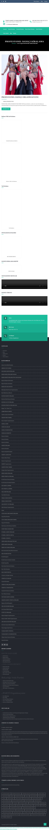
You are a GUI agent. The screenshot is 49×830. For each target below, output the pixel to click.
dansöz (4, 798)
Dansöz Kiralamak (28, 800)
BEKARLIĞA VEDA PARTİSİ (7, 386)
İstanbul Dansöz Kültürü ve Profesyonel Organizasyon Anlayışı (15, 712)
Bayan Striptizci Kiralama (7, 383)
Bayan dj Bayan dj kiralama (7, 380)
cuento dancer (5, 796)
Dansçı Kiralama (5, 439)
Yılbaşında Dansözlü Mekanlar (9, 717)
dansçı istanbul (33, 796)
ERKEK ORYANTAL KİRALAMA (8, 476)
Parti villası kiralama (6, 593)
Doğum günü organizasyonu (8, 470)
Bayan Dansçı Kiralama (29, 29)
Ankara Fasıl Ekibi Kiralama (7, 365)
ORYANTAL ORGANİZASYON (7, 587)
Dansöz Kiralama (11, 29)
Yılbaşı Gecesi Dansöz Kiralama (8, 637)
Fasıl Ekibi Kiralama (6, 494)
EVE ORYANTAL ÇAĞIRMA (7, 488)
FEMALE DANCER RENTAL (7, 498)
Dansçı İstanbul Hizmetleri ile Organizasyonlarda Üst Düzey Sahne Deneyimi (18, 718)
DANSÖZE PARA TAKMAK (7, 467)
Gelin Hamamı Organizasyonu (8, 507)
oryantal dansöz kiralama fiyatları (28, 807)
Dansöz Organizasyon (6, 460)
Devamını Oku (6, 108)
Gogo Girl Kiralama (6, 522)
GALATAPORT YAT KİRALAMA (8, 504)
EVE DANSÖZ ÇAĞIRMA (6, 485)
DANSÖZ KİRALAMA (6, 445)
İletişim (45, 1)
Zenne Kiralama (39, 29)
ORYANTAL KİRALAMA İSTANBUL (8, 584)
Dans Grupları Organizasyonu (8, 420)
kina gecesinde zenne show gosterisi (10, 550)
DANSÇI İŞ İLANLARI (6, 426)
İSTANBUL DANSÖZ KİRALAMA (8, 532)
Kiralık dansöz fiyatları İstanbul (8, 559)
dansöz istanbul (19, 798)
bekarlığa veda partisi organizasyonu (29, 793)
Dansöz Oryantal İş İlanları (8, 714)
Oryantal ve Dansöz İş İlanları (8, 590)
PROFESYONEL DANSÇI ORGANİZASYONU (20, 97)
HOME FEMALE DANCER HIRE (8, 528)
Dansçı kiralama (41, 796)
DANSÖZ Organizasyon (6, 464)
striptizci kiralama (29, 810)
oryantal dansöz (5, 807)
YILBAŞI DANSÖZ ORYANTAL (7, 630)
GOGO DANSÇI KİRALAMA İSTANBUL (9, 519)
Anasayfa (5, 29)
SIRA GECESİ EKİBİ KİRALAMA (8, 606)
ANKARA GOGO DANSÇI (6, 368)
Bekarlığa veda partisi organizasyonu (10, 389)
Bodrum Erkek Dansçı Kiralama (8, 399)
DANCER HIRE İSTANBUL (7, 417)
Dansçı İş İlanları (5, 436)
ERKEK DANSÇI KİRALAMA (7, 473)
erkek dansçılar (37, 800)
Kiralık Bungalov (5, 556)
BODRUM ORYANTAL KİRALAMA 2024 (9, 405)
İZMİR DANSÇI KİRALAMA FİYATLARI (9, 541)
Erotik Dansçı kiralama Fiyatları (8, 482)
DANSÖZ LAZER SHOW (6, 454)
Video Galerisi (36, 1)
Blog (42, 1)
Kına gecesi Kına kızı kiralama (8, 566)
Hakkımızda (5, 353)
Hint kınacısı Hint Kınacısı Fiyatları (9, 525)
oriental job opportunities (7, 575)
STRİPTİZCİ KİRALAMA (6, 612)
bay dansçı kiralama (6, 793)
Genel (3, 510)
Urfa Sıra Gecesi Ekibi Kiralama (8, 624)
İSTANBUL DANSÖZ (27, 812)
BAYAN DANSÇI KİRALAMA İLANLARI (9, 374)
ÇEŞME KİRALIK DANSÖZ (7, 411)
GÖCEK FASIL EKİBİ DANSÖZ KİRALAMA (10, 513)
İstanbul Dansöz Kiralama (25, 814)
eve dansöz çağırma (23, 803)
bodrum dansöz (41, 793)
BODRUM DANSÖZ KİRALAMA (8, 396)
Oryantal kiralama (20, 810)
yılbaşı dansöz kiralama (7, 812)
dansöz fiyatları (10, 798)
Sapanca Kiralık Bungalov (7, 603)
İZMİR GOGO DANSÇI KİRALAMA (8, 547)
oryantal (43, 805)
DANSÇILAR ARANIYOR (6, 433)
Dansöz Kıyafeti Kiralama (7, 451)
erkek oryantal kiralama (7, 803)
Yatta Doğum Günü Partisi (7, 627)
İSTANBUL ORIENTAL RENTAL (8, 535)
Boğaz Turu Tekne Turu (7, 408)
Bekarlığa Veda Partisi (16, 793)
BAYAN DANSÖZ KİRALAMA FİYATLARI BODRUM (11, 377)
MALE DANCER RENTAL (6, 572)
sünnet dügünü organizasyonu (8, 615)
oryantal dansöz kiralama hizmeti (9, 810)
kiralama (12, 805)
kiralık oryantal (37, 805)
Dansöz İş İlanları (5, 442)
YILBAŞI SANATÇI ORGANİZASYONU (9, 634)
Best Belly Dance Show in (7, 392)
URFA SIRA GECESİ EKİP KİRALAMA (9, 621)
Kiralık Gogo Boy (5, 562)
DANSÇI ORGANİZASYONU (8, 101)
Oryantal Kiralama (20, 29)
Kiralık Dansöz (19, 805)
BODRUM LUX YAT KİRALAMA (8, 402)
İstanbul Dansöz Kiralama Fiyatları (38, 814)
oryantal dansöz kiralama (15, 807)
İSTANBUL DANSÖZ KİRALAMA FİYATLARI (10, 814)
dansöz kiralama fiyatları (37, 798)
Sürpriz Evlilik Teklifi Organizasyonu (9, 618)
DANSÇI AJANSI (5, 423)
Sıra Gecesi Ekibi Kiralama (7, 609)
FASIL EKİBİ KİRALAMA (6, 491)
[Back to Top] (45, 824)
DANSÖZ (12, 796)
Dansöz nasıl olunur (6, 457)
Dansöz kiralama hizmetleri (18, 800)
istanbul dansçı (42, 803)
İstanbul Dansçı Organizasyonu (9, 715)
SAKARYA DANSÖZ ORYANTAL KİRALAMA (10, 600)
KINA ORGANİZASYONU (6, 553)
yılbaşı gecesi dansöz (18, 812)
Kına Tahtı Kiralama (6, 569)
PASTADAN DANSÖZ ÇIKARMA (8, 596)
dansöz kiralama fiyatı (7, 800)
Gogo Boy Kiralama (6, 516)
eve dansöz (15, 803)
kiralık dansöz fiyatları (28, 805)
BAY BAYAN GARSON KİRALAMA (8, 371)
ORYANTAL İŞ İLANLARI (6, 578)
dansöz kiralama (27, 798)
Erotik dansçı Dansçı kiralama (8, 479)
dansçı (27, 796)
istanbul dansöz (5, 805)
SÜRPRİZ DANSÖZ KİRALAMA (40, 810)
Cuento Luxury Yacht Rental (7, 414)
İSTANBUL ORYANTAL (6, 538)
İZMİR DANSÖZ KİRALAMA (7, 544)
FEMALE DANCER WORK (6, 501)
